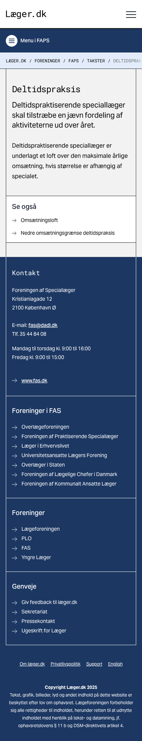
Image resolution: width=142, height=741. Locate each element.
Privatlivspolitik (65, 664)
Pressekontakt (38, 621)
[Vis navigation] (131, 14)
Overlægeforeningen (45, 427)
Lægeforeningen (40, 529)
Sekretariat (34, 611)
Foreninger (47, 60)
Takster (96, 60)
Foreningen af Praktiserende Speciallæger (69, 436)
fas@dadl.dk (43, 325)
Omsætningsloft (39, 220)
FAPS (73, 60)
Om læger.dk (32, 664)
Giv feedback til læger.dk (49, 602)
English (115, 664)
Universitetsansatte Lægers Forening (64, 455)
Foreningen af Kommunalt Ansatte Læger (69, 483)
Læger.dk (16, 60)
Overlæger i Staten (43, 464)
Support (94, 664)
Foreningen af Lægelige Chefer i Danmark (69, 474)
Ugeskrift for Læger (43, 630)
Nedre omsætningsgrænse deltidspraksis (68, 233)
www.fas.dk (34, 380)
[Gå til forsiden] (26, 14)
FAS (26, 548)
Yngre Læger (36, 557)
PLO (26, 538)
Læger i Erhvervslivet (45, 445)
